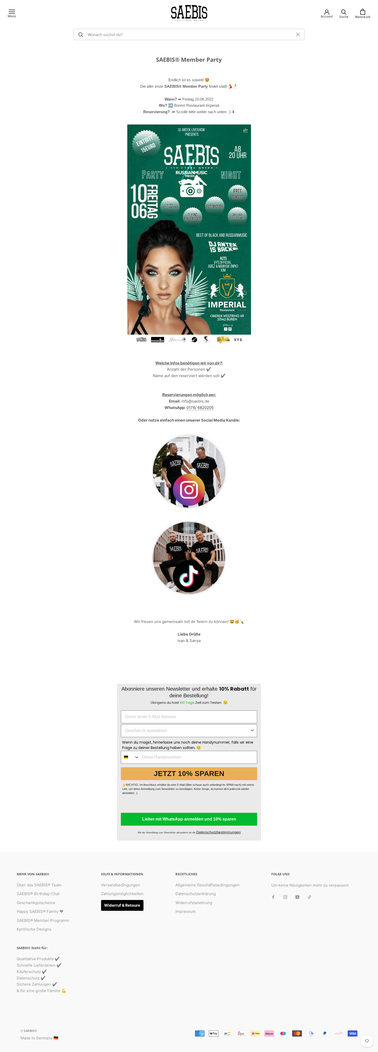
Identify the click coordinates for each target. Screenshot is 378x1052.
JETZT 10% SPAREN (189, 774)
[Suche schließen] (298, 34)
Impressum (185, 911)
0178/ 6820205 (200, 407)
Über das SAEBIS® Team (39, 884)
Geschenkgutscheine (36, 902)
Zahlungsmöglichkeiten (122, 893)
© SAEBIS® (29, 1031)
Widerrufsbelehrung (193, 902)
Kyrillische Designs (34, 929)
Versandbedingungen (120, 884)
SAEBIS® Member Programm (43, 920)
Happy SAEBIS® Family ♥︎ (40, 911)
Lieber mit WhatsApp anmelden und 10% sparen (189, 819)
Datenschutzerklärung (195, 893)
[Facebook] (273, 897)
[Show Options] (252, 731)
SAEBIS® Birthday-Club (38, 893)
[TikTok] (309, 897)
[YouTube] (297, 897)
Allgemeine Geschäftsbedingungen (207, 884)
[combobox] (187, 731)
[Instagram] (285, 897)
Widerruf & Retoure (122, 905)
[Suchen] (80, 34)
